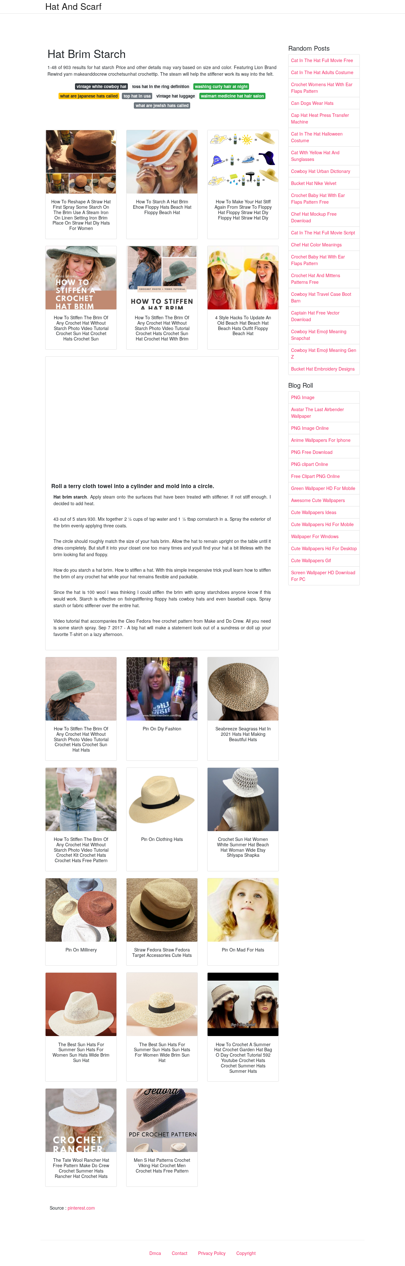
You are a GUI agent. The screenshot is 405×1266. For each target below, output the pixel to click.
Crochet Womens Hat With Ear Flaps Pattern (321, 87)
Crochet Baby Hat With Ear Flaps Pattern (318, 259)
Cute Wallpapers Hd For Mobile (322, 524)
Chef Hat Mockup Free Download (314, 217)
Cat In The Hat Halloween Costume (317, 136)
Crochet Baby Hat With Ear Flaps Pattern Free (318, 198)
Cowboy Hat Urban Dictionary (320, 171)
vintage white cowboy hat (101, 86)
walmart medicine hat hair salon (232, 96)
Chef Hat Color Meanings (316, 244)
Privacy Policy (212, 1253)
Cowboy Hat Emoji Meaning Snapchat (318, 334)
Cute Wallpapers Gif (311, 560)
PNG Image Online (310, 428)
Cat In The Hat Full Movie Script (323, 232)
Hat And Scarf (73, 6)
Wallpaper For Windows (315, 536)
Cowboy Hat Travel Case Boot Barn (321, 297)
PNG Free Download (312, 452)
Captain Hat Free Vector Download (315, 315)
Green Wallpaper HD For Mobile (323, 488)
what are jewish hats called (162, 105)
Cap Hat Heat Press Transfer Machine (320, 118)
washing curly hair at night (221, 86)
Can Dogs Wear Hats (312, 103)
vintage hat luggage (175, 96)
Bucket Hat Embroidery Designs (323, 369)
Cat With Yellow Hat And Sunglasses (315, 155)
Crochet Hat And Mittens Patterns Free (315, 278)
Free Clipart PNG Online (315, 476)
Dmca (155, 1253)
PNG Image (303, 397)
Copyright (246, 1253)
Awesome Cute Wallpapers (318, 500)
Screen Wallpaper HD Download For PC (323, 575)
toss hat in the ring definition (160, 86)
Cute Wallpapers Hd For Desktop (324, 548)
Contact (179, 1253)
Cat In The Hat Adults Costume (322, 72)
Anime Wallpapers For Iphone (321, 440)
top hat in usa (137, 96)
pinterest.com (81, 1208)
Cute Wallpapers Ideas (313, 512)
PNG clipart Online (309, 464)
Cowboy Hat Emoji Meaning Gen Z (323, 353)
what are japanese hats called (89, 96)
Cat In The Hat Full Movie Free (322, 60)
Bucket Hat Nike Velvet (313, 183)
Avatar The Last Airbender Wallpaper (317, 412)
